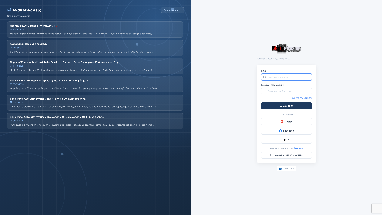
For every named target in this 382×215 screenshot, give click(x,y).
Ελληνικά (287, 168)
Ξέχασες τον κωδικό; (301, 98)
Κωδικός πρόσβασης (272, 84)
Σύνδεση (288, 105)
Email (264, 70)
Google (288, 121)
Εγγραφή (298, 148)
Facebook (288, 130)
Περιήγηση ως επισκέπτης (288, 154)
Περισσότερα (171, 10)
